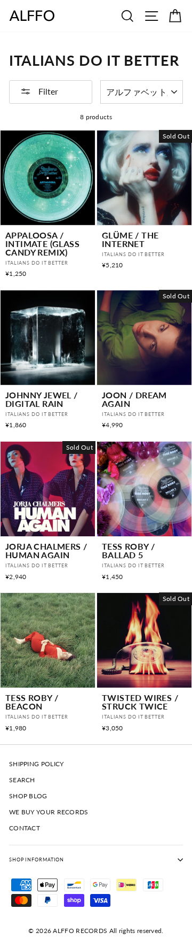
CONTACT (24, 828)
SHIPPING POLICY (36, 764)
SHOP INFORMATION (36, 859)
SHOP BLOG (28, 796)
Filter (47, 91)
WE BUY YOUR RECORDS (49, 812)
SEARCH (22, 780)
